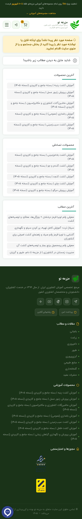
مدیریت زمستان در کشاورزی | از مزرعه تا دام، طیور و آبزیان (42, 252)
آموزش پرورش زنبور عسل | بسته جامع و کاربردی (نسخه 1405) (44, 94)
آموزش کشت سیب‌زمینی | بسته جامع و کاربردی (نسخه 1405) (44, 127)
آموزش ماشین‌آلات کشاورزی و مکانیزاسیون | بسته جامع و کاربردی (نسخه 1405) (42, 105)
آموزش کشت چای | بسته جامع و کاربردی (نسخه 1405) (44, 183)
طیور (74, 350)
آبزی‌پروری (71, 356)
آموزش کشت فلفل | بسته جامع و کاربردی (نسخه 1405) (47, 428)
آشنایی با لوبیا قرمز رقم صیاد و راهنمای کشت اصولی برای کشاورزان (43, 237)
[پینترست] (58, 301)
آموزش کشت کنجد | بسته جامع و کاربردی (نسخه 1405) (43, 176)
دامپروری (72, 344)
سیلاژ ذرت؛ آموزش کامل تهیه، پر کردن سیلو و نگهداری (44, 228)
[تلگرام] (75, 301)
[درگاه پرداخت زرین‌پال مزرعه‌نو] (41, 485)
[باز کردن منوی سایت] (7, 25)
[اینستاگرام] (66, 301)
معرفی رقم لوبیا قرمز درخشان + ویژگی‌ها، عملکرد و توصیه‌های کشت (41, 219)
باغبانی (73, 331)
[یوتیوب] (49, 301)
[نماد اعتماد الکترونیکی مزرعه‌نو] (41, 464)
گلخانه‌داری (71, 369)
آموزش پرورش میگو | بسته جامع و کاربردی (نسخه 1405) (43, 190)
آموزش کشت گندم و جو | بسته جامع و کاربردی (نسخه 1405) (44, 168)
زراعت (73, 338)
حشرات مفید (70, 375)
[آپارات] (40, 301)
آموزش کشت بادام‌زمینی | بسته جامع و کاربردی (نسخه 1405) (44, 157)
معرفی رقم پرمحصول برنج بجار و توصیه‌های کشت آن (45, 245)
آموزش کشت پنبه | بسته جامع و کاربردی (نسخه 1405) (44, 85)
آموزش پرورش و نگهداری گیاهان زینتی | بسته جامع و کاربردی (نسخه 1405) (40, 436)
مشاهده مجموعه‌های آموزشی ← (41, 13)
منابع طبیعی (70, 363)
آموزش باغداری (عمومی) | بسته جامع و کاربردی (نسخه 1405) (44, 116)
